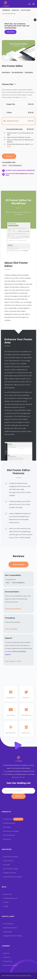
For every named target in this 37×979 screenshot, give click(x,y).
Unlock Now (10, 32)
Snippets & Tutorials (9, 873)
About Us (6, 953)
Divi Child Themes (9, 835)
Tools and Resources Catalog (12, 877)
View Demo (6, 72)
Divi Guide (6, 864)
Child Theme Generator (10, 856)
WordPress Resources (10, 898)
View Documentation (13, 609)
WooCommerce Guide (10, 868)
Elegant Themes (19, 777)
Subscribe (18, 796)
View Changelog (11, 629)
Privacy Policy (7, 961)
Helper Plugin (7, 932)
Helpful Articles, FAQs (10, 928)
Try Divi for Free (8, 860)
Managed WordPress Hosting (12, 936)
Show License (15, 84)
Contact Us (6, 957)
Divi (4, 771)
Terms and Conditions (10, 965)
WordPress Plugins (9, 823)
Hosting (5, 906)
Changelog (29, 72)
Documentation (17, 72)
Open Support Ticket (13, 661)
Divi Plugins (6, 827)
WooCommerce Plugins (11, 831)
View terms (23, 97)
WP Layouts (7, 839)
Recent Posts (7, 894)
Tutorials (6, 902)
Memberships (12, 819)
